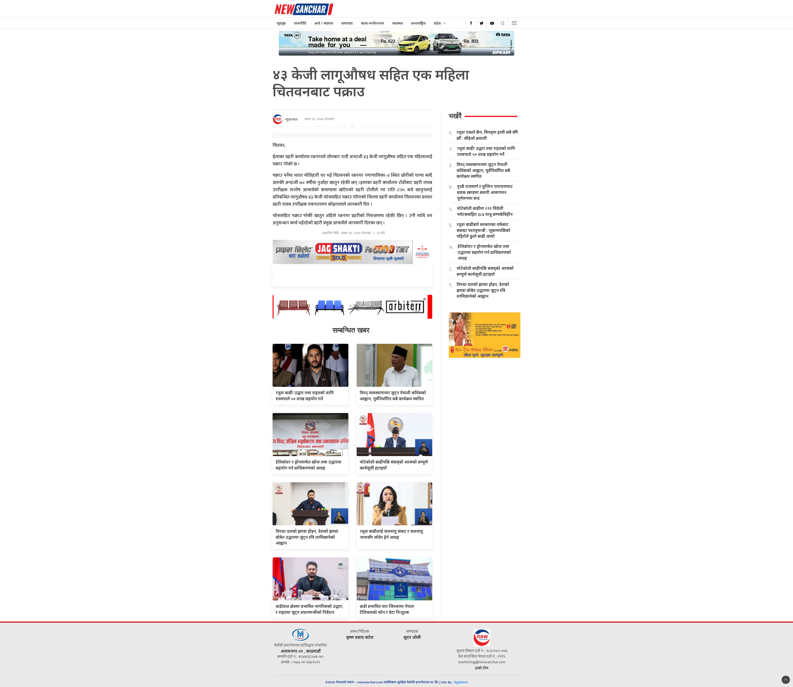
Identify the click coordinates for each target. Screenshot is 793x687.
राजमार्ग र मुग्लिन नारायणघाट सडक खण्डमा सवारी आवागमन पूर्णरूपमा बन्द (485, 192)
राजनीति (300, 23)
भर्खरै (455, 116)
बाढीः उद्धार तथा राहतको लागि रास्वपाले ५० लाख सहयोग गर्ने (486, 151)
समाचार (347, 23)
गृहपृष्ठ (281, 23)
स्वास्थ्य (397, 23)
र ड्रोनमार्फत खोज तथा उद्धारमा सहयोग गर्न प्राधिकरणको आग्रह (484, 252)
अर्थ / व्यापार (323, 23)
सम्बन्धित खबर (350, 330)
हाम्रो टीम (481, 667)
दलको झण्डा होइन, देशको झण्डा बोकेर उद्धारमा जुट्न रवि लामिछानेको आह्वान (307, 537)
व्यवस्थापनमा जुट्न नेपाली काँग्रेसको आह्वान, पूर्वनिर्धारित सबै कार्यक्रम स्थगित (483, 170)
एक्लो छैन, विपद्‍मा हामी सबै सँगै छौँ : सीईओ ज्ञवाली (487, 135)
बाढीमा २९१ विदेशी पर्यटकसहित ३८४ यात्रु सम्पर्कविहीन (485, 211)
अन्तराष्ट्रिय (418, 23)
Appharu (461, 682)
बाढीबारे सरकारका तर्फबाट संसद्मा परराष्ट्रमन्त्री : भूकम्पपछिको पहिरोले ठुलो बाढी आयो (483, 230)
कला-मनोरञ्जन (372, 23)
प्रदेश (437, 23)
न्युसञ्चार (291, 119)
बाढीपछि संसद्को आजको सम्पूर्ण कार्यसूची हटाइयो (485, 271)
